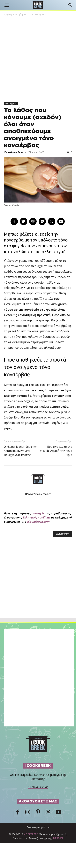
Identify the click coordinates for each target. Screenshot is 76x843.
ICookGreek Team (14, 152)
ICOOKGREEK (31, 834)
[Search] (70, 5)
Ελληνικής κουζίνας (36, 517)
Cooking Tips (39, 14)
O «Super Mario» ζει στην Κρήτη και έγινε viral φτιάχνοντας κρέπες (20, 451)
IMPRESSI (58, 838)
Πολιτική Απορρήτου (38, 827)
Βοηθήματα (21, 14)
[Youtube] (59, 813)
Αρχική (8, 14)
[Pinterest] (38, 813)
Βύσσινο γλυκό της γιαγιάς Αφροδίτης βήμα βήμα (56, 451)
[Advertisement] (38, 586)
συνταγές (37, 513)
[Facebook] (17, 813)
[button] (6, 5)
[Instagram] (28, 813)
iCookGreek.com (38, 521)
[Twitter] (48, 813)
